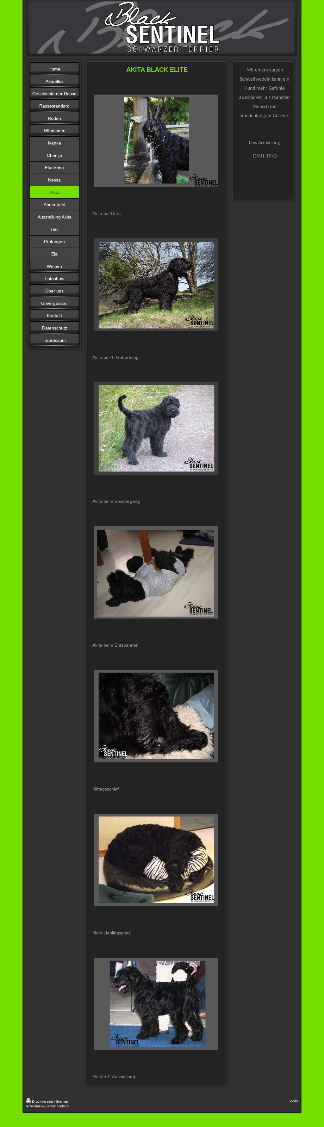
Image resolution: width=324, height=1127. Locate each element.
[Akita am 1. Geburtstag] (156, 284)
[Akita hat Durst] (156, 141)
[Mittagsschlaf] (156, 716)
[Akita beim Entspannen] (156, 572)
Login (294, 1100)
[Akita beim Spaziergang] (156, 428)
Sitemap (62, 1101)
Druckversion (42, 1101)
